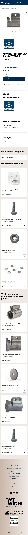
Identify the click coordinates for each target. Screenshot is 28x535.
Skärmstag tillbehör (9, 8)
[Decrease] (3, 74)
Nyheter (14, 478)
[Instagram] (14, 493)
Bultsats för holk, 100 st (9, 446)
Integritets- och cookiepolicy (14, 468)
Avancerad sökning (14, 476)
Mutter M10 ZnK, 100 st (8, 250)
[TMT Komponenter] (9, 50)
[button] (11, 31)
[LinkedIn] (17, 493)
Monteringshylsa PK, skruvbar (11, 354)
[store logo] (10, 3)
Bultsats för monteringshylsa (10, 189)
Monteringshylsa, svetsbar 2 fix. (11, 324)
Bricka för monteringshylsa (10, 385)
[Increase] (9, 74)
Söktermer (14, 471)
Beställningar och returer (14, 473)
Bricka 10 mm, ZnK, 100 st (9, 281)
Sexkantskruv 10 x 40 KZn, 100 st (11, 219)
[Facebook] (10, 493)
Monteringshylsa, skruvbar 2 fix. (11, 416)
